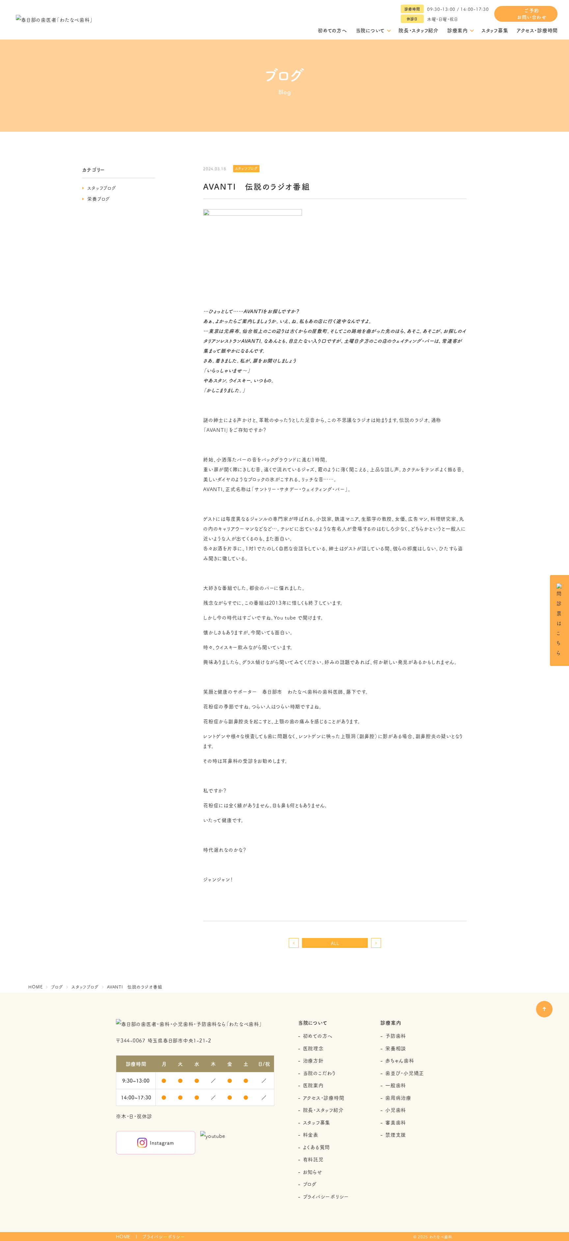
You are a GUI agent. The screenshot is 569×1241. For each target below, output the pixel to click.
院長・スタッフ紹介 (418, 30)
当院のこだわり (319, 1072)
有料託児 (313, 1159)
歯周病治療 (398, 1097)
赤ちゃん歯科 (399, 1060)
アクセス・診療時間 (537, 30)
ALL (335, 943)
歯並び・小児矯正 (404, 1072)
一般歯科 (395, 1085)
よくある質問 (316, 1147)
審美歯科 (395, 1122)
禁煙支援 (395, 1134)
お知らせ (312, 1171)
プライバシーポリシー (326, 1196)
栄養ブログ (98, 198)
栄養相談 (395, 1048)
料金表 (310, 1134)
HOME (123, 1236)
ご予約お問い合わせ (532, 13)
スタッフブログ (101, 187)
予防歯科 (395, 1035)
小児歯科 (395, 1109)
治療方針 (313, 1060)
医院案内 (313, 1085)
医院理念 (313, 1048)
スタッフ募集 (494, 30)
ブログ (310, 1183)
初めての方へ (332, 30)
